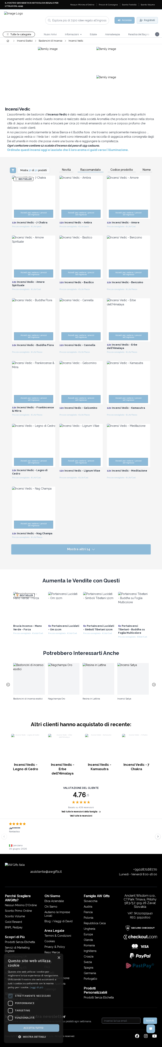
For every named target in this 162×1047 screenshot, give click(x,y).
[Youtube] (154, 1036)
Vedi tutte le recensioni (81, 816)
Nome (147, 169)
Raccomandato (90, 169)
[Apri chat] (150, 1028)
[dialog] (33, 998)
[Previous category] (8, 685)
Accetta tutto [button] (33, 1028)
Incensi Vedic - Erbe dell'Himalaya (62, 769)
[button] (33, 1036)
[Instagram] (145, 1036)
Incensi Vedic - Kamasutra (99, 767)
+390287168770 (145, 869)
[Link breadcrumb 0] (7, 41)
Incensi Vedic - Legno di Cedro (25, 767)
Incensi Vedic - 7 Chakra (136, 767)
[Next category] (154, 685)
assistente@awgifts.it (46, 872)
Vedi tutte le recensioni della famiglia (79, 811)
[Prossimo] (158, 836)
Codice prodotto (121, 169)
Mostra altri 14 (78, 549)
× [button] (58, 957)
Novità (66, 169)
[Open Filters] (13, 170)
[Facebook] (137, 1036)
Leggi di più (36, 987)
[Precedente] (4, 836)
